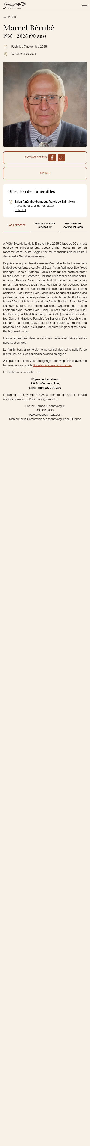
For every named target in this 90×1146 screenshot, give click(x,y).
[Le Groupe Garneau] (14, 5)
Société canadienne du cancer (52, 365)
